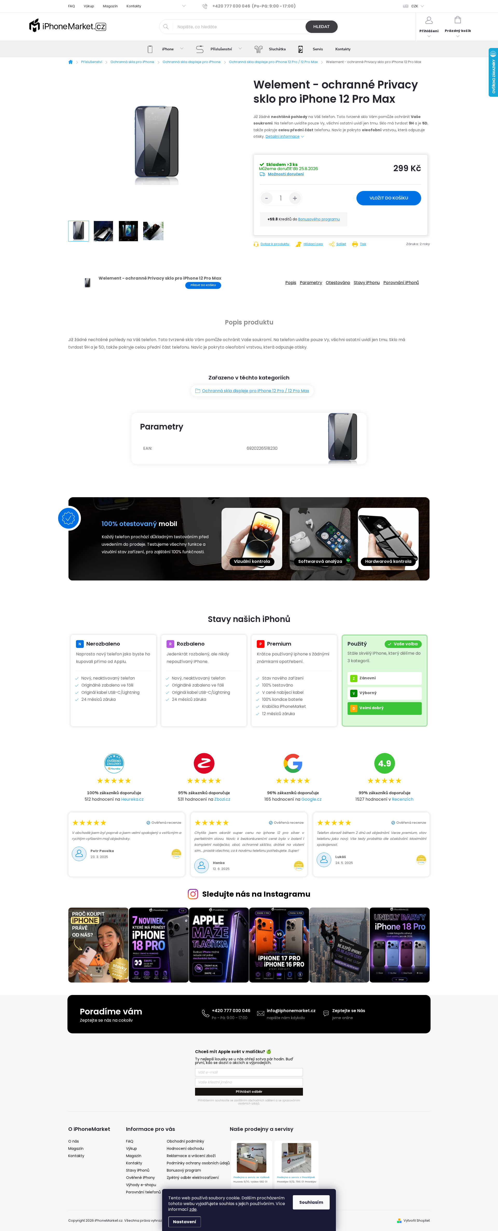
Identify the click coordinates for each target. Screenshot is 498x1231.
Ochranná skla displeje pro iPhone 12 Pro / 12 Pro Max (255, 391)
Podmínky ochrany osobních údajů (198, 1163)
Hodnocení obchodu (185, 1148)
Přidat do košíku (203, 285)
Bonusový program (184, 1170)
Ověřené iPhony (140, 1177)
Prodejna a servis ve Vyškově (251, 1177)
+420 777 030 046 (231, 1011)
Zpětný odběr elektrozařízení (193, 1177)
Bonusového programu (319, 219)
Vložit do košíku (389, 198)
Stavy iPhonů (137, 1170)
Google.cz (311, 799)
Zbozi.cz (222, 799)
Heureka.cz (132, 799)
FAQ (71, 6)
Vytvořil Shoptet (417, 1220)
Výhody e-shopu (141, 1184)
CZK (414, 6)
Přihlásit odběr (249, 1091)
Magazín (110, 6)
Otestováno (338, 283)
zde (193, 1209)
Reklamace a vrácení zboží (191, 1155)
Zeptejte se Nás (348, 1011)
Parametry (311, 283)
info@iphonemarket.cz (291, 1011)
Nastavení (184, 1222)
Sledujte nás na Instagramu (256, 894)
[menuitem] (165, 49)
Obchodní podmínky (185, 1141)
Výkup (89, 6)
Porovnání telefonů (143, 1192)
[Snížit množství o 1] (267, 198)
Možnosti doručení (286, 174)
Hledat (321, 27)
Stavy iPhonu (367, 283)
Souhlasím (311, 1202)
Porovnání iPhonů (401, 283)
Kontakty (134, 6)
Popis (290, 283)
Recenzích (402, 799)
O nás (73, 1141)
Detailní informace (283, 136)
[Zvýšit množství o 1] (295, 198)
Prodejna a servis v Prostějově (296, 1177)
